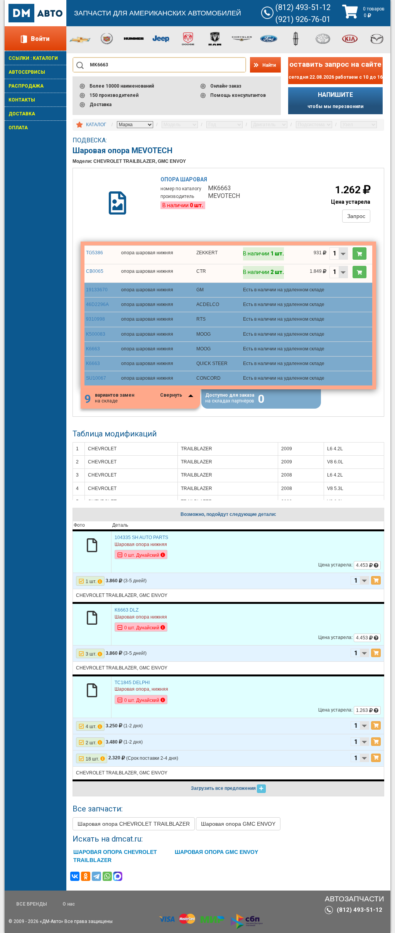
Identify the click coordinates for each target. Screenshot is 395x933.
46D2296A (97, 304)
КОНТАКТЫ (21, 100)
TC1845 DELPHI (132, 682)
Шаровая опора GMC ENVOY (238, 824)
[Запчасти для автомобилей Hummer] (133, 38)
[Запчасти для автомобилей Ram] (214, 38)
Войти (40, 38)
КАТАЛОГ (96, 124)
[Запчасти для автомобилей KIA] (349, 38)
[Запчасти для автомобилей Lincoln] (295, 38)
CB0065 (94, 271)
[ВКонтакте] (74, 876)
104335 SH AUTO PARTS (141, 537)
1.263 (362, 710)
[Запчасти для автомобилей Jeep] (160, 38)
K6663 (93, 349)
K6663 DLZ (126, 610)
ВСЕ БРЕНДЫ (31, 904)
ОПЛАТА (18, 127)
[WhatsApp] (107, 876)
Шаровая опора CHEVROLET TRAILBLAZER (134, 824)
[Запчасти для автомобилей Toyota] (322, 38)
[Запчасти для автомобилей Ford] (268, 38)
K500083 (95, 334)
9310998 (95, 319)
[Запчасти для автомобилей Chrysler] (241, 38)
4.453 (362, 565)
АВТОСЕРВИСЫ (26, 72)
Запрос (356, 216)
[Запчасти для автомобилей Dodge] (187, 38)
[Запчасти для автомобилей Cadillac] (106, 38)
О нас (68, 904)
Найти (269, 65)
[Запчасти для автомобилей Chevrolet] (79, 39)
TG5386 (94, 252)
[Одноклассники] (85, 876)
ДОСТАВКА (21, 114)
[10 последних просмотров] (79, 125)
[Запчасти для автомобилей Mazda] (376, 38)
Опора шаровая (183, 179)
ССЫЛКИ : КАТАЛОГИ (33, 58)
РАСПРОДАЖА (26, 86)
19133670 (97, 289)
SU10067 (96, 378)
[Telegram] (96, 876)
